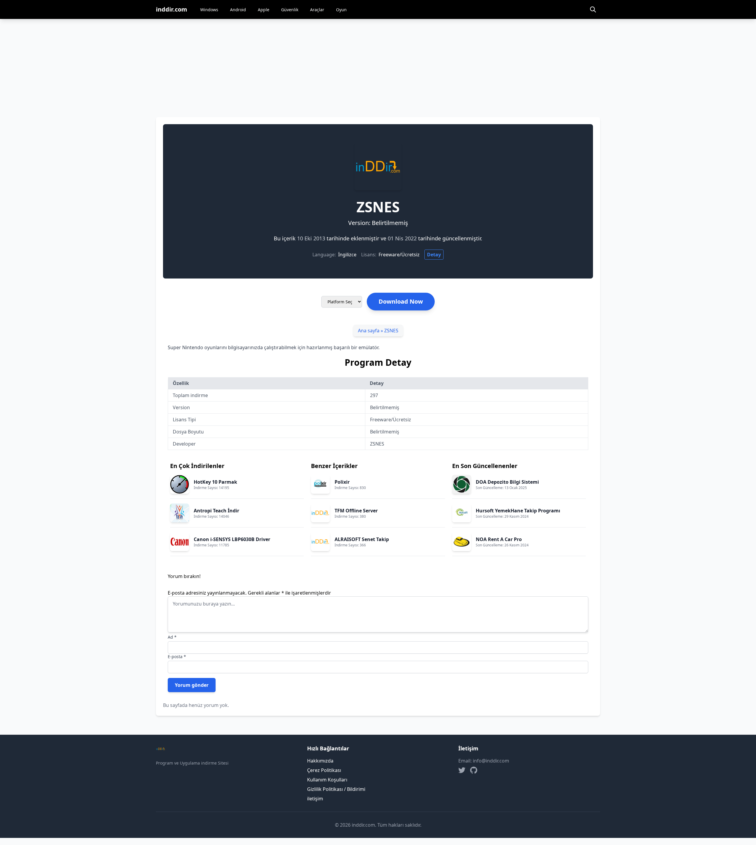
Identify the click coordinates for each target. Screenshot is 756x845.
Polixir (342, 482)
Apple (263, 9)
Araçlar (317, 9)
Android (238, 9)
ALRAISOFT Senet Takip (362, 539)
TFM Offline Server (356, 510)
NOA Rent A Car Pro (499, 539)
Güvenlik (289, 9)
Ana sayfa (368, 330)
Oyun (341, 9)
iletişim (315, 798)
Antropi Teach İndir (216, 510)
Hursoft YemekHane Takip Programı (518, 510)
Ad (172, 637)
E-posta (177, 656)
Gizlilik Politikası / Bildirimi (336, 789)
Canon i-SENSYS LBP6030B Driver (232, 539)
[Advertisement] (378, 63)
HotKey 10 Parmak (215, 482)
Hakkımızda (320, 760)
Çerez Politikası (324, 770)
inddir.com (171, 9)
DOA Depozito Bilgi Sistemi (507, 482)
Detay (434, 254)
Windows (209, 9)
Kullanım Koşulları (327, 779)
